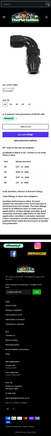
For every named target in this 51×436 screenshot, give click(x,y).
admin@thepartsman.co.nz (17, 398)
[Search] (48, 4)
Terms (25, 427)
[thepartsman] (24, 17)
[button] (46, 17)
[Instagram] (7, 409)
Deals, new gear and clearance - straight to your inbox (23, 286)
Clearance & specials (14, 324)
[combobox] (23, 4)
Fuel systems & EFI (13, 315)
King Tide (31, 432)
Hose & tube (10, 305)
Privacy (31, 427)
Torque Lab (10, 365)
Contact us (10, 335)
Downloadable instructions (17, 349)
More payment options (25, 140)
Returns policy (11, 340)
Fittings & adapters (13, 310)
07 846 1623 (10, 393)
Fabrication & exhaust (15, 319)
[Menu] (3, 17)
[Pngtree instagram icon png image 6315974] (38, 245)
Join (37, 292)
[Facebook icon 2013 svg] (13, 254)
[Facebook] (13, 409)
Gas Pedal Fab (11, 372)
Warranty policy (12, 345)
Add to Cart (26, 126)
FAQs (7, 354)
